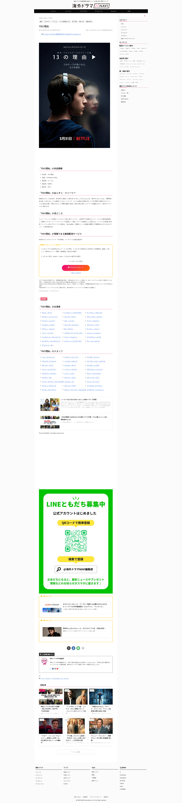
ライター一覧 (124, 93)
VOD (129, 11)
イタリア (122, 76)
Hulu (139, 48)
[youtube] (58, 669)
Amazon (122, 48)
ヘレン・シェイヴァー (49, 369)
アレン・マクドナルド (94, 373)
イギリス (135, 73)
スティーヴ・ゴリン (93, 377)
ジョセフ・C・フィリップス (73, 333)
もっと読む (76, 752)
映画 (93, 775)
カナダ (141, 76)
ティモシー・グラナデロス (72, 313)
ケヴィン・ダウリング (49, 386)
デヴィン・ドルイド (48, 329)
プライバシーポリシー (95, 797)
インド (128, 76)
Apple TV (128, 48)
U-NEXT (141, 51)
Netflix (43, 299)
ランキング (124, 32)
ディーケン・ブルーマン (94, 313)
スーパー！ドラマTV (125, 66)
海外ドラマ (95, 772)
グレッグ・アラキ (70, 386)
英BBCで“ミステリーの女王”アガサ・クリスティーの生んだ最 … (79, 631)
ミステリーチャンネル (135, 66)
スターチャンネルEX (125, 54)
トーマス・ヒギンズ (70, 361)
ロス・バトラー (69, 321)
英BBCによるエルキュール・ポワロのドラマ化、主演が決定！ (84, 628)
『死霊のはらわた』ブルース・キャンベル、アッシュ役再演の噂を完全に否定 (101, 709)
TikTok (122, 783)
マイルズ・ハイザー (48, 325)
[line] (78, 648)
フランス (122, 82)
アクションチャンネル (131, 63)
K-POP (66, 784)
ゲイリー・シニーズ (48, 321)
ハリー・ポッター (46, 678)
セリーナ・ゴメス (70, 377)
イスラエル (142, 73)
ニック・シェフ (69, 373)
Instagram (123, 778)
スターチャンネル (141, 63)
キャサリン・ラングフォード (51, 341)
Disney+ (134, 48)
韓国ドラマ (67, 772)
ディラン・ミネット (93, 329)
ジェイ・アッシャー (93, 382)
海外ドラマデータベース (128, 38)
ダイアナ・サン (47, 377)
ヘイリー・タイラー (70, 369)
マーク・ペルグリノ (93, 321)
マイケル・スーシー (93, 357)
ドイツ (142, 79)
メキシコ (128, 82)
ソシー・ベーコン (47, 333)
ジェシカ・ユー (69, 382)
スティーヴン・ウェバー (94, 317)
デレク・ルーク (47, 313)
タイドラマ (67, 781)
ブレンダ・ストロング (71, 325)
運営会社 (123, 102)
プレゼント (114, 11)
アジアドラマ (83, 11)
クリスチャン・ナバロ (94, 337)
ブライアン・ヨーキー (49, 373)
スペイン (130, 79)
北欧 (133, 82)
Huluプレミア (144, 48)
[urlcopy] (83, 648)
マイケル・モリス (70, 365)
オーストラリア (134, 76)
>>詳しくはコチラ (76, 272)
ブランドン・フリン (93, 325)
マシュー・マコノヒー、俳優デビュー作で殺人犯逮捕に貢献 (101, 738)
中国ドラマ (67, 775)
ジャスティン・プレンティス (51, 337)
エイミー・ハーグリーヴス (72, 341)
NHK (134, 60)
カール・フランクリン (49, 390)
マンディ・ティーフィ (71, 357)
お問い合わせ (124, 99)
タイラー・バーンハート (50, 317)
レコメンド (68, 11)
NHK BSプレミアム (141, 60)
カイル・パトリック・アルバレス (75, 390)
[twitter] (69, 648)
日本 (137, 82)
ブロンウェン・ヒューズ (94, 369)
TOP (122, 24)
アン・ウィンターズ (93, 341)
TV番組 (94, 778)
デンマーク (136, 79)
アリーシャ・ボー (47, 345)
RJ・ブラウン (68, 329)
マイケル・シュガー (93, 365)
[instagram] (55, 669)
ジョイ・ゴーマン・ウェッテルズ (52, 382)
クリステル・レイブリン (94, 386)
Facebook (123, 775)
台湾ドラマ (67, 778)
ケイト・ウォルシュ (70, 337)
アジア (66, 768)
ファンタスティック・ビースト (60, 678)
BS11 (122, 60)
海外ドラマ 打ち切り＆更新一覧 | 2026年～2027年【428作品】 (50, 709)
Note (121, 786)
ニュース (53, 11)
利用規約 (85, 797)
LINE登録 (122, 789)
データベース (98, 11)
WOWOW (123, 63)
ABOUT (123, 90)
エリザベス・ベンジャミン (95, 390)
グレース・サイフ (70, 317)
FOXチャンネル (128, 60)
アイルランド (123, 73)
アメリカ (130, 73)
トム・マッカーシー (48, 357)
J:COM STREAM (124, 51)
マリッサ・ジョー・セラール (96, 361)
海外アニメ (95, 780)
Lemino (131, 51)
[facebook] (73, 648)
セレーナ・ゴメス (47, 365)
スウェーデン (123, 79)
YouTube (122, 780)
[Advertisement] (76, 462)
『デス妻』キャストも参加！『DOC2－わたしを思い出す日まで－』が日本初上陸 (76, 738)
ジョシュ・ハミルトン (94, 333)
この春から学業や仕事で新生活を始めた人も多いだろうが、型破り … (80, 609)
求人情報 (123, 96)
